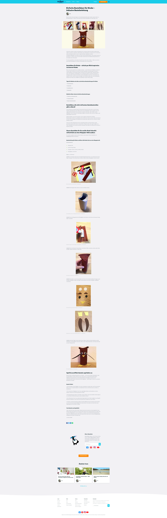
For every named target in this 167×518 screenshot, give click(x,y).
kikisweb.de (69, 90)
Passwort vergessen (78, 506)
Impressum (59, 503)
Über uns (58, 500)
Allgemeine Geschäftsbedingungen (67, 514)
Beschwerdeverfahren (78, 503)
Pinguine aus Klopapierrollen (72, 96)
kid (67, 85)
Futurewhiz (85, 500)
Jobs (67, 500)
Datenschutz (59, 506)
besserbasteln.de (70, 83)
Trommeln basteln (70, 98)
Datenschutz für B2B (79, 514)
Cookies (83, 514)
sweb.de (69, 85)
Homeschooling (68, 503)
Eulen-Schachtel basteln (71, 100)
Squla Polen (85, 503)
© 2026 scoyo (87, 514)
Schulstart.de (68, 136)
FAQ (75, 500)
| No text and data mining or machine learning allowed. (97, 514)
